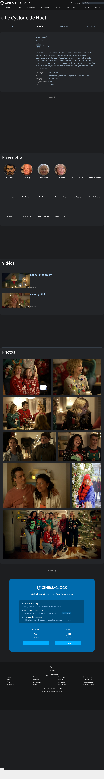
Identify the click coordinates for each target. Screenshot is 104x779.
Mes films (60, 680)
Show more (66, 613)
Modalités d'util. (88, 682)
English (52, 667)
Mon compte (61, 677)
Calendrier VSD (36, 682)
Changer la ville (87, 680)
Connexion (76, 3)
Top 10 (87, 8)
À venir (59, 8)
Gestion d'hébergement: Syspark (52, 688)
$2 (35, 636)
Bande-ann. (65, 26)
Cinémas (32, 8)
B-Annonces (73, 8)
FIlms (19, 8)
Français (52, 670)
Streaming (46, 8)
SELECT (35, 643)
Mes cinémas (61, 682)
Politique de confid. (89, 685)
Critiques (90, 26)
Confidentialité (53, 675)
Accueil (7, 8)
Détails (39, 26)
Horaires (14, 26)
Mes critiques (62, 685)
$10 (68, 636)
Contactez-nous (88, 677)
